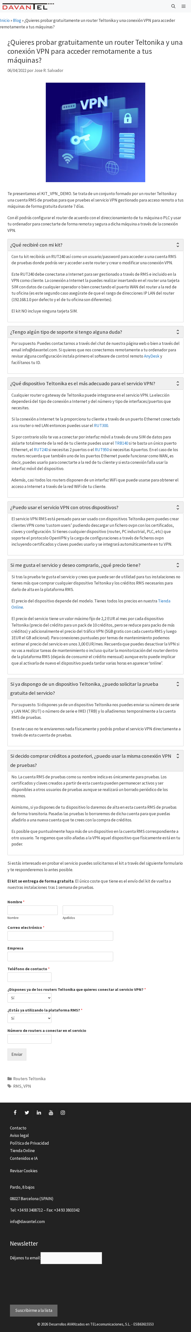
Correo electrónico (26, 927)
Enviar (16, 1054)
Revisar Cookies (24, 1170)
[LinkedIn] (39, 1113)
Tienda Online (22, 1150)
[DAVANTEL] (28, 6)
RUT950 (102, 449)
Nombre (16, 901)
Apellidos (69, 918)
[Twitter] (27, 1113)
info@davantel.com (27, 1221)
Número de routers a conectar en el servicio (46, 1030)
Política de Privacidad (29, 1143)
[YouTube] (51, 1113)
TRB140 (122, 443)
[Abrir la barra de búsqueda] (173, 6)
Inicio (5, 20)
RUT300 (101, 425)
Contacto (18, 1128)
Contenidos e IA (24, 1158)
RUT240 (41, 449)
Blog (17, 20)
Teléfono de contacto (28, 968)
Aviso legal (19, 1135)
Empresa (15, 948)
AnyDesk (152, 356)
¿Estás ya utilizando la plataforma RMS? (45, 1010)
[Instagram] (63, 1113)
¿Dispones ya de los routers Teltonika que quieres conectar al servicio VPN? (76, 989)
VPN (27, 1086)
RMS (17, 1086)
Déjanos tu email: (25, 1258)
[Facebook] (15, 1113)
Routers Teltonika (29, 1078)
